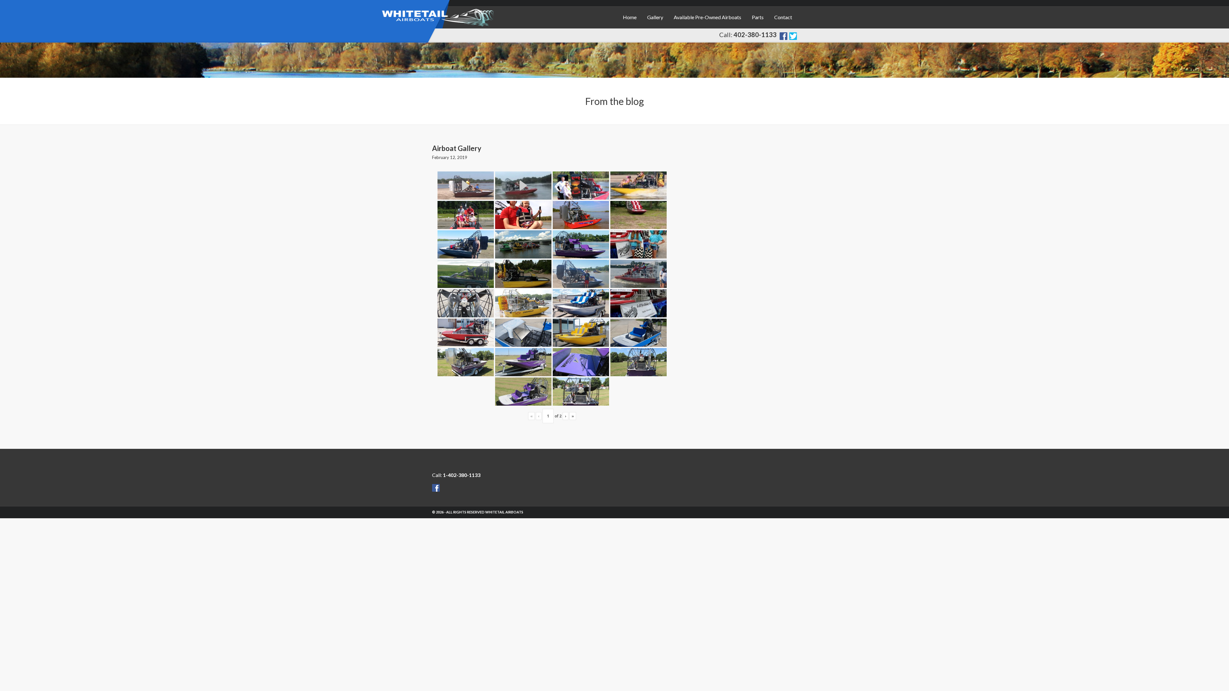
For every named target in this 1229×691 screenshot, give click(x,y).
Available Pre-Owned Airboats (707, 17)
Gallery (655, 17)
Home (630, 17)
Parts (758, 17)
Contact (783, 17)
